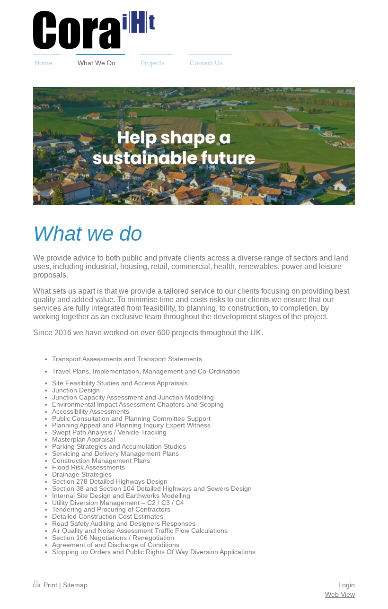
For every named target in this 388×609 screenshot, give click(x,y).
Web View (340, 594)
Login (346, 585)
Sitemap (75, 585)
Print (50, 585)
